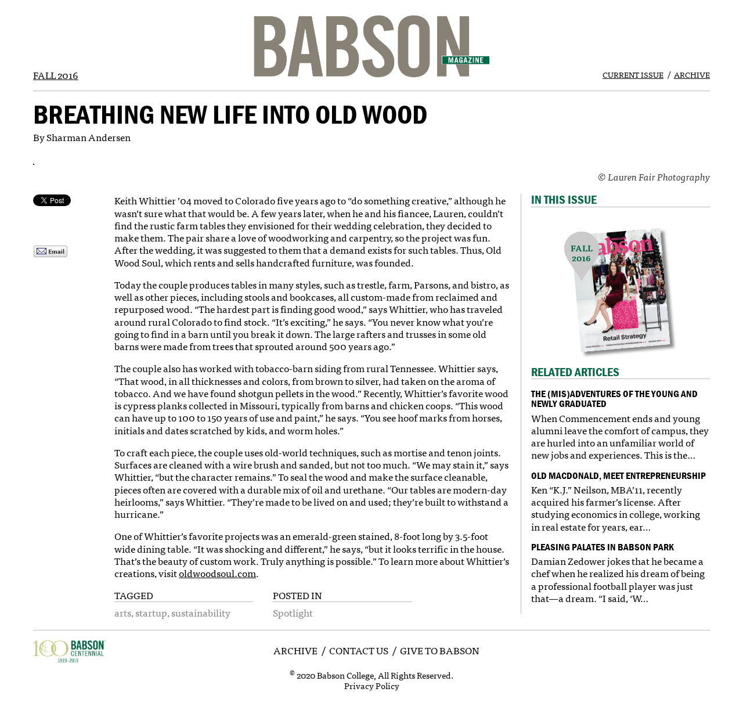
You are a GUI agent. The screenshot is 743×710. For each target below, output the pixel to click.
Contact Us (358, 650)
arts (122, 612)
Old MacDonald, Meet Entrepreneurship (618, 475)
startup (151, 612)
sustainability (200, 612)
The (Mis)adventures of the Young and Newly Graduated (614, 398)
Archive (692, 74)
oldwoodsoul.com (217, 573)
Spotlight (293, 612)
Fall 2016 (55, 74)
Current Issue (633, 74)
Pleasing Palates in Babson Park (602, 546)
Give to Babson (439, 650)
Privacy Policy (371, 686)
